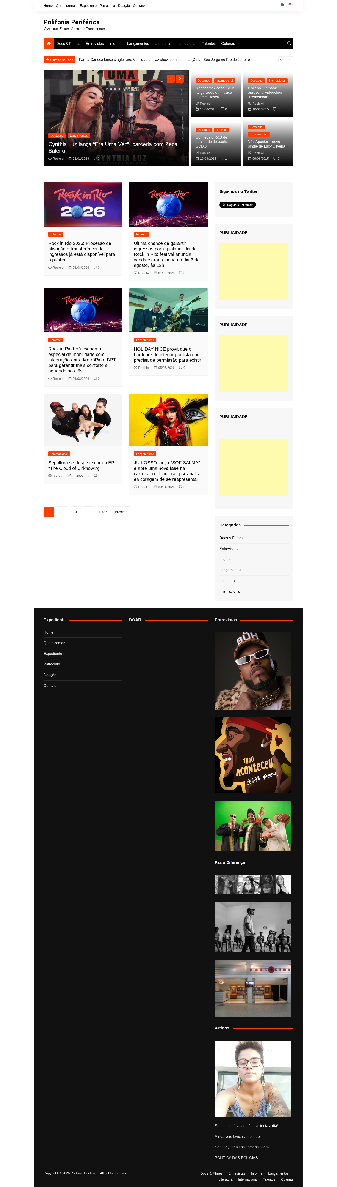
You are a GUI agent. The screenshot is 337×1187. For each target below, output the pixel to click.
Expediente (88, 6)
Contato (139, 6)
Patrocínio (107, 6)
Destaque (57, 135)
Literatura (162, 44)
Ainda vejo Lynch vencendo (237, 1136)
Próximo (121, 512)
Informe (115, 44)
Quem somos (66, 6)
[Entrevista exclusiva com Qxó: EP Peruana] (253, 671)
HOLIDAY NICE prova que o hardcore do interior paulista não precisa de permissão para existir (167, 355)
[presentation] (281, 59)
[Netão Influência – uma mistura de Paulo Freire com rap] (253, 927)
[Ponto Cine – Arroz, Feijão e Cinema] (253, 988)
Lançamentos (138, 44)
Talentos (209, 44)
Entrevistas (95, 44)
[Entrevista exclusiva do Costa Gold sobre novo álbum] (253, 826)
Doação (124, 6)
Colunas (228, 44)
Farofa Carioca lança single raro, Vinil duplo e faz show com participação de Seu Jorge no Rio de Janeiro (164, 60)
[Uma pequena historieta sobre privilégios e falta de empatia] (253, 1079)
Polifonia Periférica (72, 22)
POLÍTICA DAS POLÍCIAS (236, 1158)
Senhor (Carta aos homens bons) (242, 1147)
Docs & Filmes (68, 44)
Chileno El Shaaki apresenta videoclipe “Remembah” (265, 92)
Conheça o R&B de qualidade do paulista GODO (213, 141)
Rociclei (58, 158)
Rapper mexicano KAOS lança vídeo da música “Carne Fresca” (216, 92)
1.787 (103, 512)
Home (48, 6)
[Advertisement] (253, 271)
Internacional (185, 44)
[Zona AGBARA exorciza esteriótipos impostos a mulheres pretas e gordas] (253, 884)
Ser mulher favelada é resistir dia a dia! (246, 1126)
